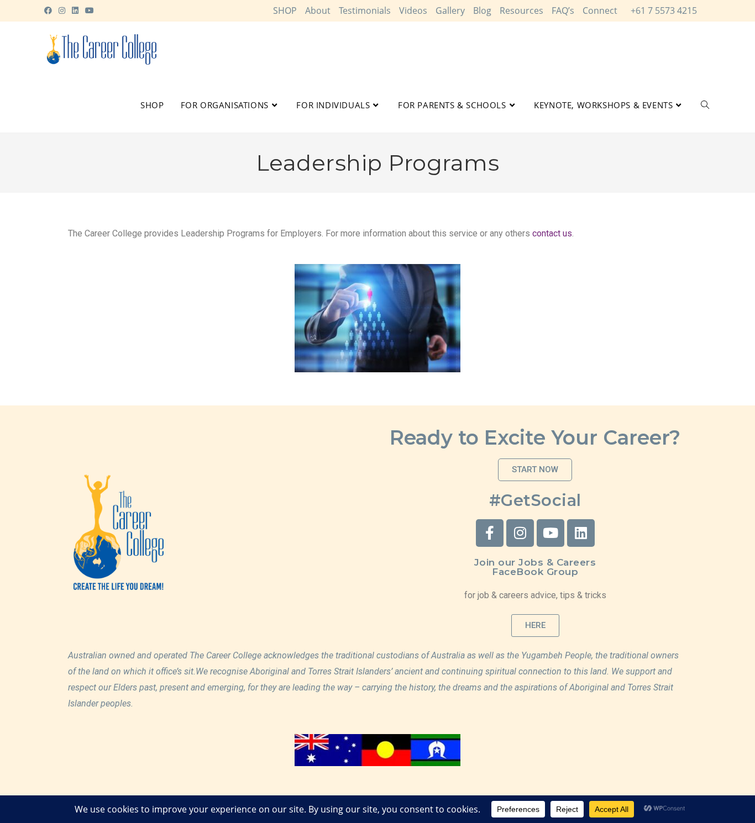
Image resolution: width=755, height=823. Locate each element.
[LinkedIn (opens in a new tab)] (75, 10)
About (318, 10)
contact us (552, 233)
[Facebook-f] (490, 533)
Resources (521, 10)
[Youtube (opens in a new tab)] (89, 10)
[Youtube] (550, 533)
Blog (482, 10)
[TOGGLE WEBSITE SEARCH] (705, 105)
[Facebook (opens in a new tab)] (49, 10)
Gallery (450, 10)
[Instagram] (520, 533)
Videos (413, 10)
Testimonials (365, 10)
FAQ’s (563, 10)
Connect (600, 10)
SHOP (285, 10)
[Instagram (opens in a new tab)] (62, 10)
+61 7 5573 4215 (664, 10)
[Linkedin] (581, 533)
